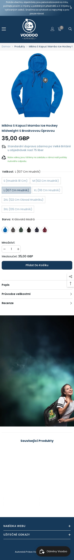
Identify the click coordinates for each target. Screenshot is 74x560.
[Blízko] (71, 8)
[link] (19, 498)
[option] (37, 86)
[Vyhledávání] (70, 29)
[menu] (4, 29)
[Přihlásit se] (52, 29)
